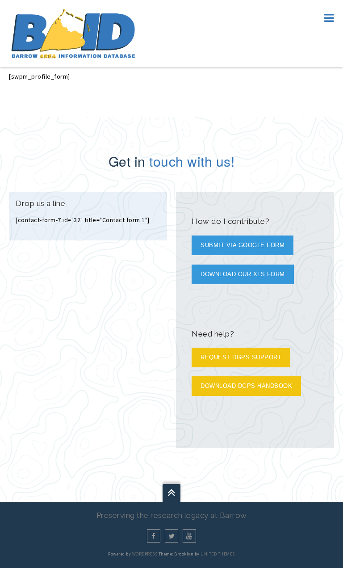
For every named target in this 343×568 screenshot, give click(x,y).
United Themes (218, 554)
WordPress (145, 554)
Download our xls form (243, 274)
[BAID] (73, 33)
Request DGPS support (241, 357)
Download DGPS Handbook (246, 386)
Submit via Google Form (242, 245)
